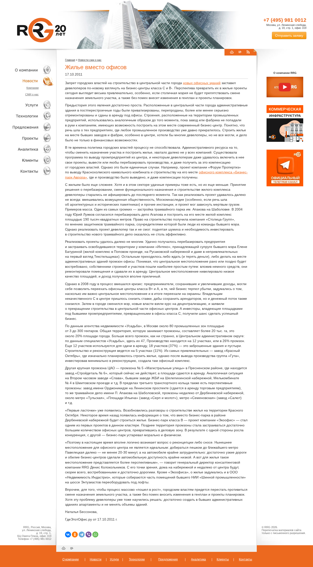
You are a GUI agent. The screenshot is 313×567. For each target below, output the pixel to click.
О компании (26, 69)
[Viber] (88, 534)
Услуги (26, 105)
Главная (70, 59)
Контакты (26, 171)
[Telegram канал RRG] (285, 185)
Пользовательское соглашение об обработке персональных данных (283, 537)
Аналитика (26, 149)
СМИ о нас (32, 94)
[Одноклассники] (75, 534)
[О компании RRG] (285, 87)
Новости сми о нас (89, 59)
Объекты (26, 127)
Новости (28, 80)
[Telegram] (82, 534)
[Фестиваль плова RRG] (285, 140)
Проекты (26, 138)
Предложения (168, 559)
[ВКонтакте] (68, 534)
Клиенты (26, 160)
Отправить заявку (289, 35)
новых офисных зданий (202, 83)
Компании (32, 87)
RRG (41, 30)
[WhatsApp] (95, 534)
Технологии (26, 116)
